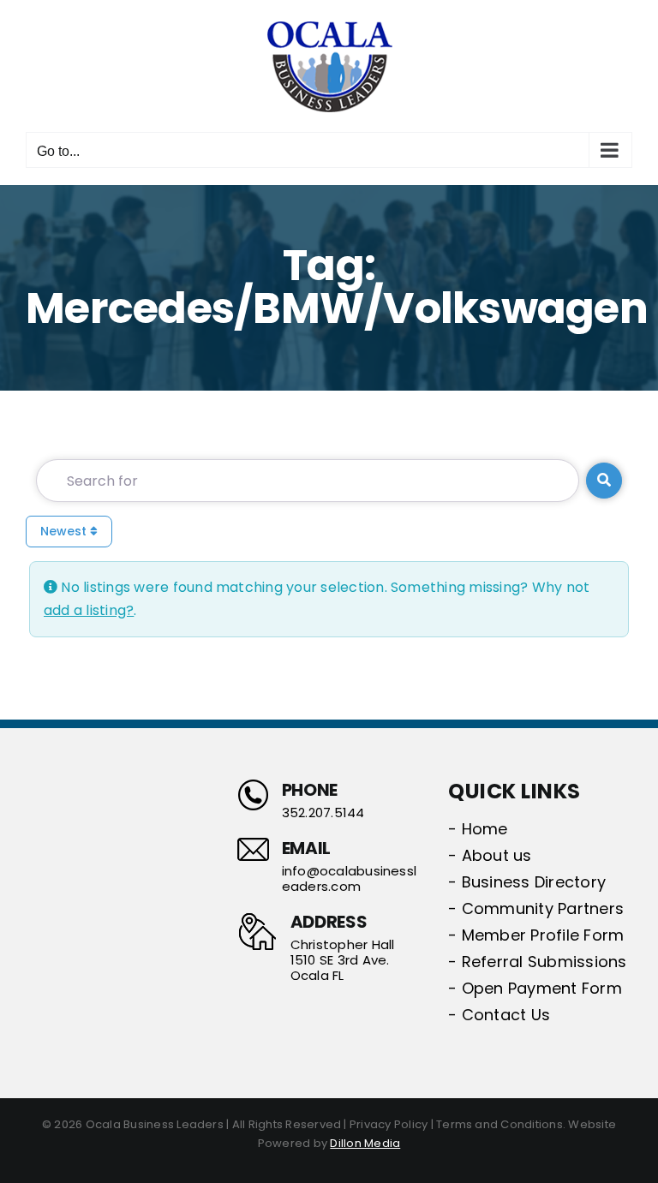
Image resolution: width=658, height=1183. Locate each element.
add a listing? (89, 610)
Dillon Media (365, 1143)
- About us (489, 855)
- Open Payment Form (535, 988)
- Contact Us (499, 1014)
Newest (65, 531)
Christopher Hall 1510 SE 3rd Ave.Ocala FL (342, 960)
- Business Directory (527, 882)
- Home (477, 828)
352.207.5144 (323, 813)
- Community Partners (536, 908)
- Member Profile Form (536, 935)
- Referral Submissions (537, 961)
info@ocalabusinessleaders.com (349, 878)
